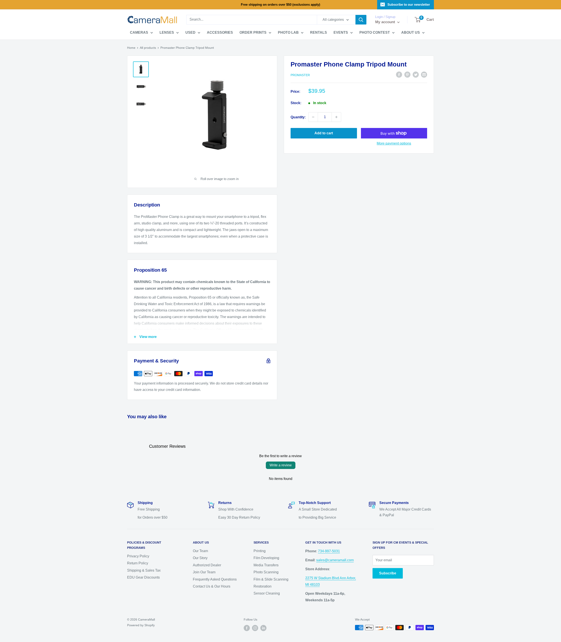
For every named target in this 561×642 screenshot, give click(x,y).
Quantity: (298, 117)
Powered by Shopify (141, 625)
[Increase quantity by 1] (336, 117)
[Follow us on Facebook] (247, 628)
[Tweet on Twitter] (416, 74)
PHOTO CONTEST (374, 32)
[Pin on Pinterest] (407, 74)
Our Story (200, 558)
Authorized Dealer (207, 565)
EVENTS (341, 32)
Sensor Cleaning (267, 593)
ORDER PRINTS (253, 32)
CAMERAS (139, 32)
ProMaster (300, 75)
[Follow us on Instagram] (255, 628)
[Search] (360, 19)
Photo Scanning (266, 572)
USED (190, 32)
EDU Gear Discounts (143, 577)
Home (131, 47)
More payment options (394, 143)
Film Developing (266, 558)
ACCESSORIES (220, 32)
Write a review (281, 465)
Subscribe (387, 573)
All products (148, 47)
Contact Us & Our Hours (211, 586)
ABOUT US (410, 32)
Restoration (263, 586)
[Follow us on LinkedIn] (263, 628)
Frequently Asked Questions (215, 579)
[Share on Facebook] (399, 74)
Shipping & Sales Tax (144, 570)
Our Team (200, 551)
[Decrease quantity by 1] (313, 117)
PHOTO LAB (288, 32)
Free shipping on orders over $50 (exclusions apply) (280, 4)
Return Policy (137, 563)
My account (385, 22)
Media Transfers (266, 565)
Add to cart (323, 133)
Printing (260, 551)
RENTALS (318, 32)
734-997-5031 (329, 551)
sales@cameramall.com (335, 560)
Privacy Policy (138, 556)
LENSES (167, 32)
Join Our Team (204, 572)
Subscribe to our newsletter (408, 4)
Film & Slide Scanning (271, 579)
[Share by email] (424, 74)
